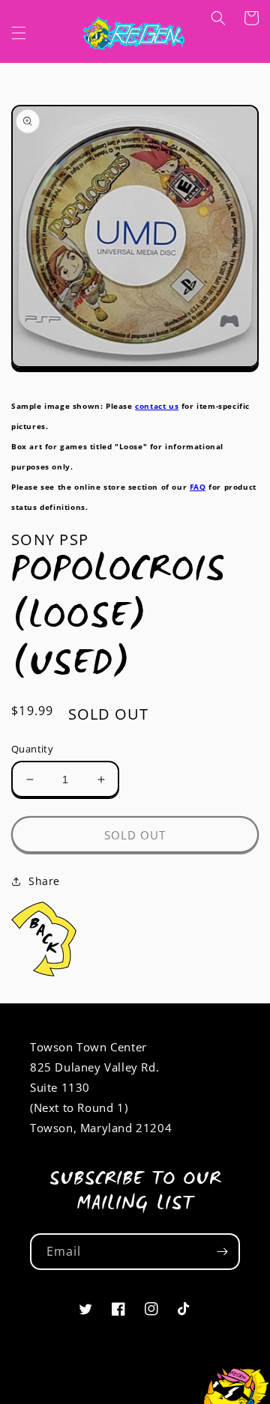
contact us (156, 406)
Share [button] (44, 881)
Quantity (32, 749)
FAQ (198, 486)
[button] (18, 32)
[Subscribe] (222, 1251)
